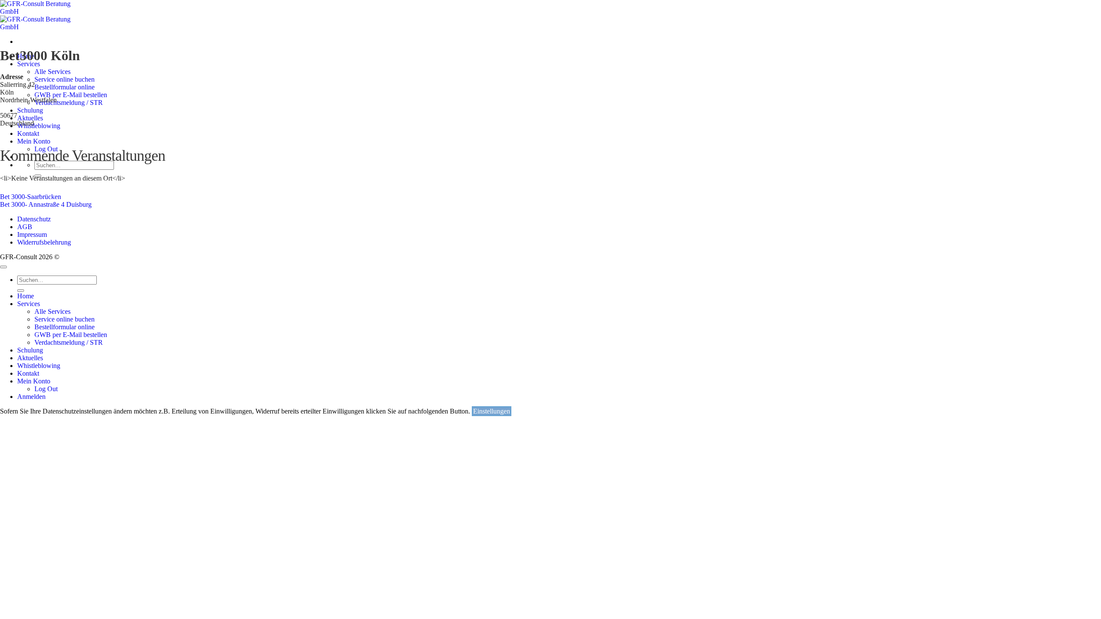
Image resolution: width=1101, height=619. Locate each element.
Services (28, 63)
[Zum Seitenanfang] (3, 267)
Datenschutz (34, 219)
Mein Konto (33, 381)
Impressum (32, 234)
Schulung (30, 350)
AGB (24, 226)
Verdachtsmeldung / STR (68, 342)
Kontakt (28, 373)
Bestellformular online (64, 327)
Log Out (46, 388)
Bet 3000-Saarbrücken (30, 196)
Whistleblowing (38, 365)
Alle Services (52, 71)
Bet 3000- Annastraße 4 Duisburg (46, 204)
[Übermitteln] (20, 290)
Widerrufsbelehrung (44, 242)
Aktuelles (30, 358)
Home (25, 296)
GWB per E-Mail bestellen (70, 334)
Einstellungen (491, 411)
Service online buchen (64, 319)
